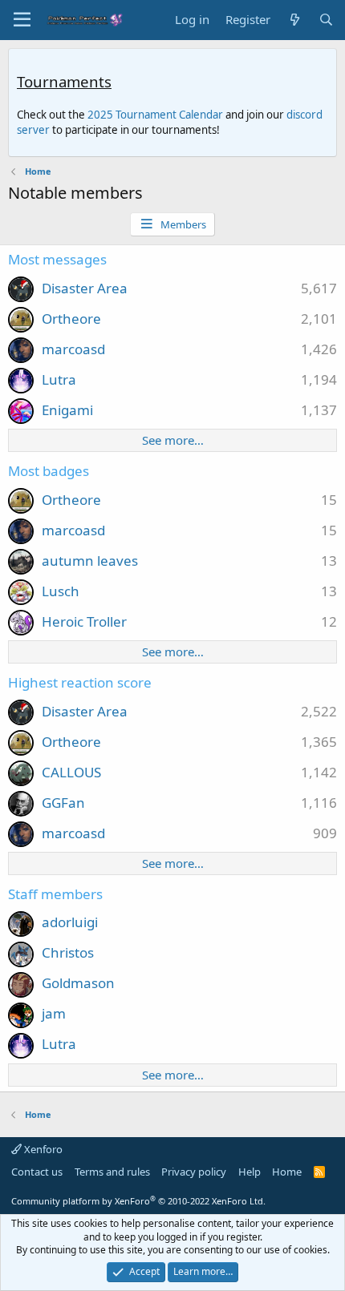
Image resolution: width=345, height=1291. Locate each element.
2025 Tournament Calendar (155, 114)
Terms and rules (112, 1171)
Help (249, 1171)
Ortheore (71, 318)
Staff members (55, 894)
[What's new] (294, 19)
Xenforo (42, 1149)
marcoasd (73, 349)
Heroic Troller (84, 621)
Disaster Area (85, 288)
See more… (173, 440)
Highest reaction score (80, 682)
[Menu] (22, 20)
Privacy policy (193, 1171)
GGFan (63, 802)
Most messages (57, 259)
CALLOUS (71, 772)
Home (287, 1171)
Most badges (48, 471)
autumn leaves (90, 560)
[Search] (326, 19)
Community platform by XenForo (138, 1201)
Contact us (37, 1171)
